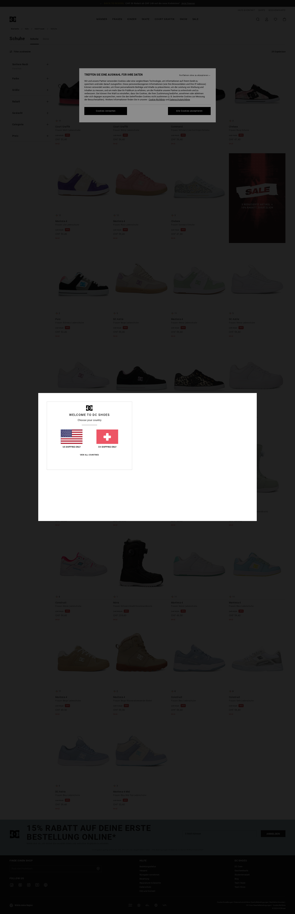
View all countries (89, 455)
